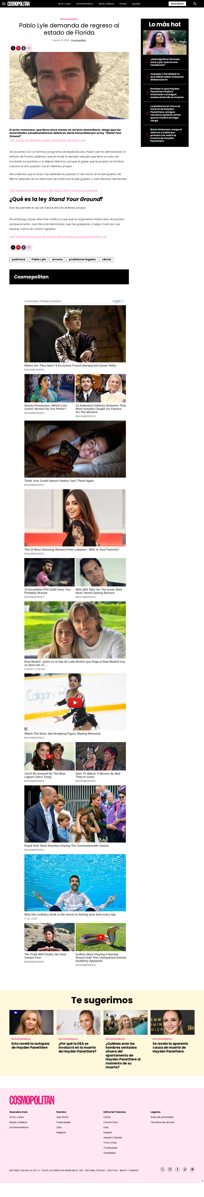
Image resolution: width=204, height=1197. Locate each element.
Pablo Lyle (39, 259)
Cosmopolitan (78, 40)
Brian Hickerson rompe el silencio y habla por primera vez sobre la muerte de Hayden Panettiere (166, 135)
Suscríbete (177, 3)
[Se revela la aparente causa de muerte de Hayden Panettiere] (173, 1022)
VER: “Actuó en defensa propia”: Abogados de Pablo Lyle (47, 140)
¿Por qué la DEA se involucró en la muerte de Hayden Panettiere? (77, 1047)
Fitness (123, 3)
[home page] (18, 3)
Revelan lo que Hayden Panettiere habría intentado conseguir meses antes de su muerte (167, 93)
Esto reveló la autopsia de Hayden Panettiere (30, 1045)
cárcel (106, 259)
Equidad (136, 3)
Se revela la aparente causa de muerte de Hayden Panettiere (170, 1047)
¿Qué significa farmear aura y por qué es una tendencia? (165, 62)
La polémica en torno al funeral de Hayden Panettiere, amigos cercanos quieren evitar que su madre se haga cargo (165, 113)
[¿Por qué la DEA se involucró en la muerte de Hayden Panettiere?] (78, 1022)
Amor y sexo (64, 3)
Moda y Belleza (106, 3)
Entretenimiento (84, 3)
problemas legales (82, 259)
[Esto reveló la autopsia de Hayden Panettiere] (31, 1022)
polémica (18, 259)
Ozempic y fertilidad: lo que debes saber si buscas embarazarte (167, 77)
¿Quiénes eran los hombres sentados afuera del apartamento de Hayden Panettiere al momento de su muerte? (123, 1055)
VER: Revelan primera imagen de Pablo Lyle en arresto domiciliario (53, 190)
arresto (57, 259)
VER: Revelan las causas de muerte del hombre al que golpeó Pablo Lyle (57, 237)
